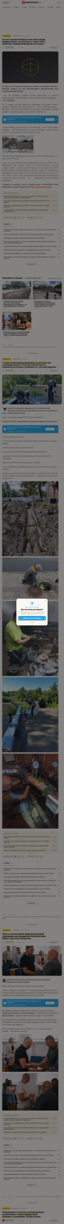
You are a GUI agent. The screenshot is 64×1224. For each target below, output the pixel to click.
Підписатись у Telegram (33, 618)
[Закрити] (45, 601)
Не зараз (32, 622)
